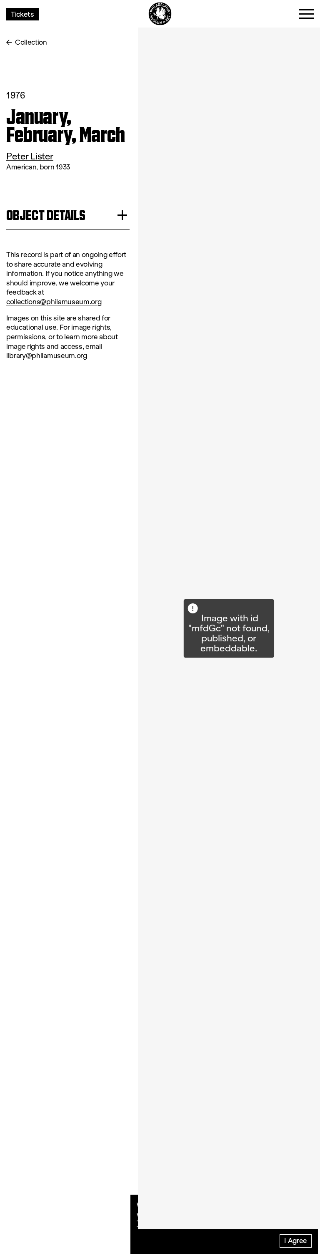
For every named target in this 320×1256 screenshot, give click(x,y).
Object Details (45, 215)
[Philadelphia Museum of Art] (160, 14)
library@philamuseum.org (46, 356)
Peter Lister (29, 156)
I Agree (295, 1240)
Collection (31, 42)
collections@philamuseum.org (53, 302)
